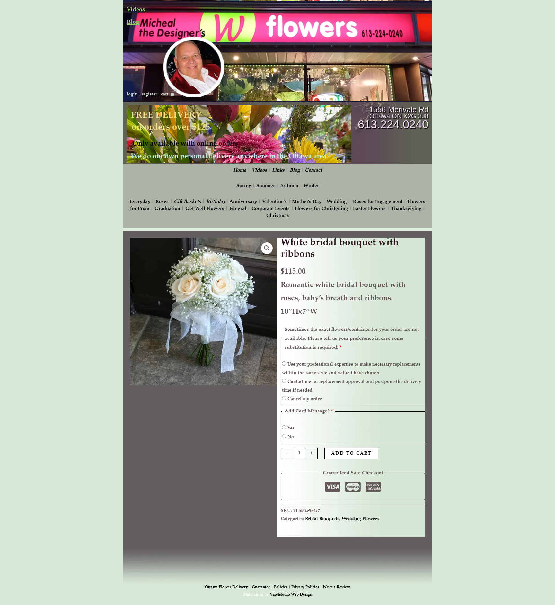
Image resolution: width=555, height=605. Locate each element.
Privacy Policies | (307, 587)
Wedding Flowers (360, 519)
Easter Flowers (369, 208)
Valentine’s (274, 201)
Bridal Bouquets (322, 519)
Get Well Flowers (204, 208)
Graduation (167, 208)
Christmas (277, 215)
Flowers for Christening (321, 208)
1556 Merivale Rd (398, 109)
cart (164, 94)
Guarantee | (263, 587)
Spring (243, 186)
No (290, 437)
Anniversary (243, 201)
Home (239, 170)
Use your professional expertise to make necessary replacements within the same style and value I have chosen (351, 368)
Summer (265, 186)
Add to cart (351, 453)
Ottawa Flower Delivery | (228, 587)
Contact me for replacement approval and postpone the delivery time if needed (351, 386)
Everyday (140, 201)
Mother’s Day (307, 201)
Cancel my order (304, 399)
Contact (313, 170)
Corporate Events (270, 208)
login (132, 94)
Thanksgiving (406, 208)
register (149, 94)
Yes (290, 428)
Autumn (289, 186)
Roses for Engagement (377, 201)
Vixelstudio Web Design (291, 595)
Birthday (215, 201)
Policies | (282, 587)
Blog (133, 21)
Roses (162, 201)
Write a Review (336, 587)
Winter (311, 186)
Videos (136, 9)
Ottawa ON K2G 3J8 (398, 116)
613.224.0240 (393, 124)
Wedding (337, 201)
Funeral (237, 208)
